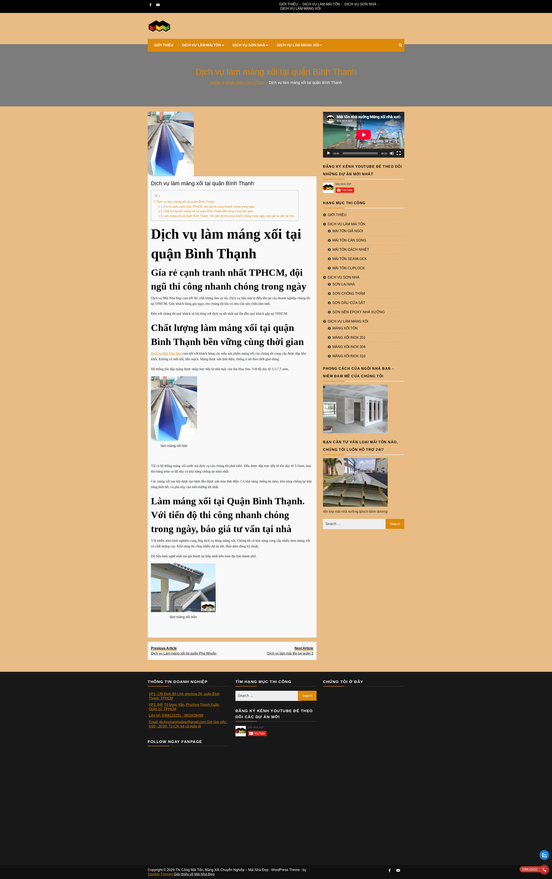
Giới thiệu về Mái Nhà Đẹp (194, 874)
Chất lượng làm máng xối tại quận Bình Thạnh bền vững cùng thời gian (208, 211)
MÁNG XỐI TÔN (345, 328)
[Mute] (392, 153)
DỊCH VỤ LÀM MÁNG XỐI (300, 8)
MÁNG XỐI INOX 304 (348, 347)
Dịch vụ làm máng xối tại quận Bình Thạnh (202, 183)
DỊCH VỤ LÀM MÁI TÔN (321, 4)
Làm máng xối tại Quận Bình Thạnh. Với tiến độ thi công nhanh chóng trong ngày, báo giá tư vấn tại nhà (228, 216)
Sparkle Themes (160, 874)
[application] (363, 135)
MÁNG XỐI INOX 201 (348, 337)
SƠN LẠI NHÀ (343, 284)
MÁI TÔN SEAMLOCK (349, 259)
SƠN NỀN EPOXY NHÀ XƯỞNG (358, 312)
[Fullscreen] (399, 153)
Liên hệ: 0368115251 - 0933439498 (176, 715)
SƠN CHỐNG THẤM (348, 293)
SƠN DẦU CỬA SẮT (348, 303)
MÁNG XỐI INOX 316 (348, 356)
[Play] (328, 153)
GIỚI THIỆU (288, 4)
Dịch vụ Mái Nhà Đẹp (166, 353)
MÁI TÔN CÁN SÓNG (349, 240)
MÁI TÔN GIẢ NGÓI (347, 231)
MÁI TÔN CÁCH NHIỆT (350, 249)
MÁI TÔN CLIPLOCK (348, 268)
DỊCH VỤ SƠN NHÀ (360, 4)
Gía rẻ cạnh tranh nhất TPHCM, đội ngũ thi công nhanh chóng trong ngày (209, 206)
